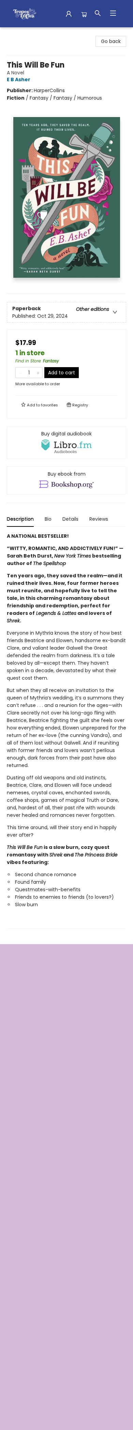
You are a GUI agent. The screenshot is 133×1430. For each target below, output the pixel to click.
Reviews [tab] (98, 519)
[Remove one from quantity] (20, 372)
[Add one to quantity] (38, 372)
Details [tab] (70, 519)
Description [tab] (20, 519)
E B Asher (18, 79)
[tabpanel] (66, 730)
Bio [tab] (48, 519)
